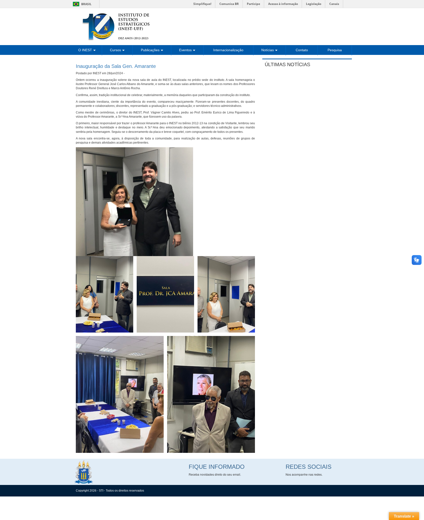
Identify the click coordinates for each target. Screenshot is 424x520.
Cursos (115, 50)
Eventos (185, 50)
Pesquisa (335, 50)
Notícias (267, 50)
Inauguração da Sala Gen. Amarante (116, 66)
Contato (302, 50)
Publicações (150, 50)
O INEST (85, 50)
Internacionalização (228, 50)
